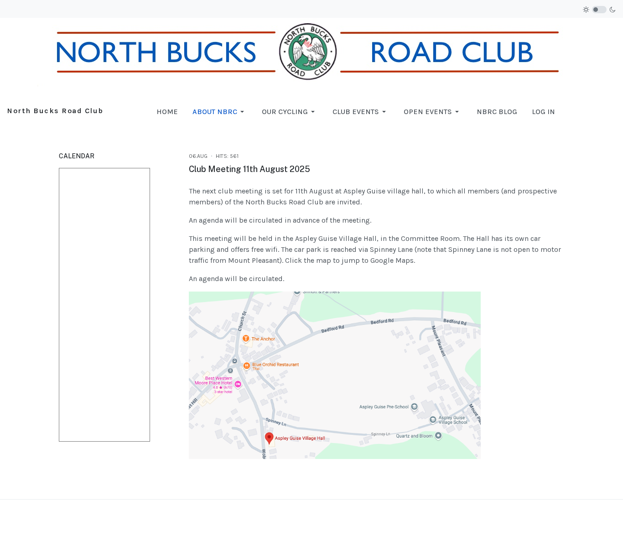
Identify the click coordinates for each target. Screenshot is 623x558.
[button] (219, 112)
